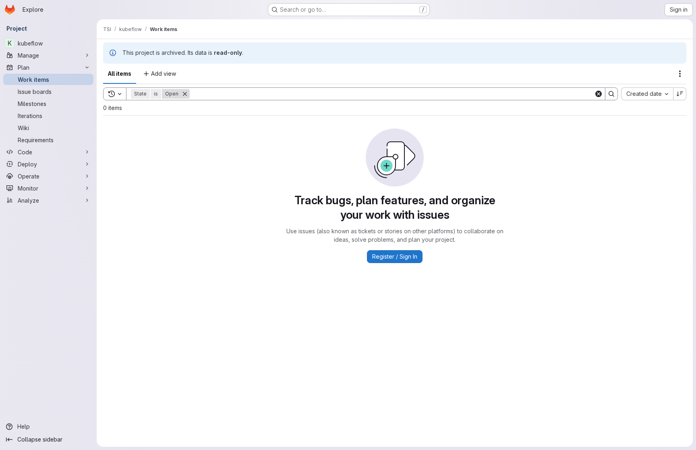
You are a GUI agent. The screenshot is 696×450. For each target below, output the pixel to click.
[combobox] (647, 93)
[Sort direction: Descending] (679, 93)
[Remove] (185, 94)
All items (119, 73)
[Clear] (598, 94)
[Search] (611, 93)
